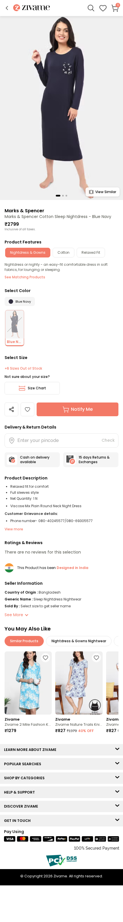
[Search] (91, 8)
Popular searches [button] (24, 764)
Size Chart (37, 388)
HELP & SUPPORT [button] (20, 792)
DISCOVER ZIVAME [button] (22, 806)
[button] (6, 8)
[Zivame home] (31, 8)
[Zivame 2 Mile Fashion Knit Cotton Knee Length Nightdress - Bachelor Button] (28, 683)
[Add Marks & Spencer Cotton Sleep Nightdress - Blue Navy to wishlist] (27, 409)
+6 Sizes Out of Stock (23, 368)
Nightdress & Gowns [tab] (27, 252)
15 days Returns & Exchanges (94, 459)
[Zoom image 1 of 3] (61, 107)
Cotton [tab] (63, 252)
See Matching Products (25, 277)
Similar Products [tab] (24, 641)
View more (14, 529)
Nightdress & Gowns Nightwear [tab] (78, 641)
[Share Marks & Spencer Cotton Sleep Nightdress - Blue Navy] (11, 409)
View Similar (105, 191)
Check (108, 440)
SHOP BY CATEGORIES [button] (25, 778)
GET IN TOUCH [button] (18, 820)
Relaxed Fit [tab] (91, 252)
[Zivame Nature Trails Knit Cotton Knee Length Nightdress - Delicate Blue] (78, 683)
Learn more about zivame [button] (31, 749)
